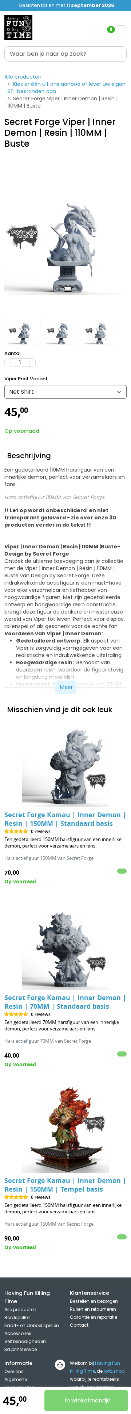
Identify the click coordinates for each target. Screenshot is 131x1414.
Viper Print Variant (26, 379)
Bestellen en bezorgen (94, 1301)
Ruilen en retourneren (93, 1309)
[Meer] (32, 362)
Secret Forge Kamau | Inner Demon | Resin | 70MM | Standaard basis (65, 1002)
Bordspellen (17, 1317)
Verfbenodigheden (25, 1341)
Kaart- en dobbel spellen (31, 1325)
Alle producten (22, 76)
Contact (79, 1325)
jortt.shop (114, 1371)
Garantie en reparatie (93, 1317)
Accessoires (17, 1333)
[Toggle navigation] (122, 27)
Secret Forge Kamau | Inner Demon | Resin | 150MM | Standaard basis (65, 819)
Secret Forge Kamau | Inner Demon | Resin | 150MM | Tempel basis (65, 1185)
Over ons (14, 1371)
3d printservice (20, 1349)
